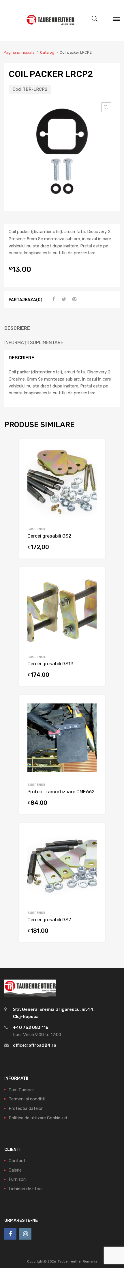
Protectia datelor (26, 1108)
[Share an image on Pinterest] (73, 299)
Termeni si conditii (27, 1099)
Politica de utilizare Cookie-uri (38, 1117)
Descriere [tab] (17, 328)
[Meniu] (116, 20)
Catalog (47, 52)
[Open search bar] (94, 19)
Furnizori (17, 1179)
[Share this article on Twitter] (63, 299)
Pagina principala (19, 52)
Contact (17, 1160)
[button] (106, 107)
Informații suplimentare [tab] (33, 342)
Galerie (15, 1170)
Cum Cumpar (21, 1089)
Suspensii (36, 529)
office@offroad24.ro (34, 1045)
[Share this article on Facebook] (53, 299)
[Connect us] (10, 1233)
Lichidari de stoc (25, 1188)
